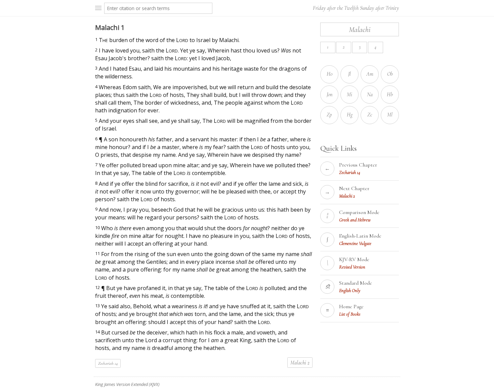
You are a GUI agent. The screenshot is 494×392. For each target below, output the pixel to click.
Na (370, 94)
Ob (390, 74)
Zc (369, 114)
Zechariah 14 (108, 363)
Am (369, 74)
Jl (349, 74)
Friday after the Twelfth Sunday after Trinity (356, 8)
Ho (329, 74)
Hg (350, 114)
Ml (390, 114)
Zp (329, 114)
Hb (390, 94)
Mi (349, 94)
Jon (329, 94)
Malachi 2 (300, 362)
